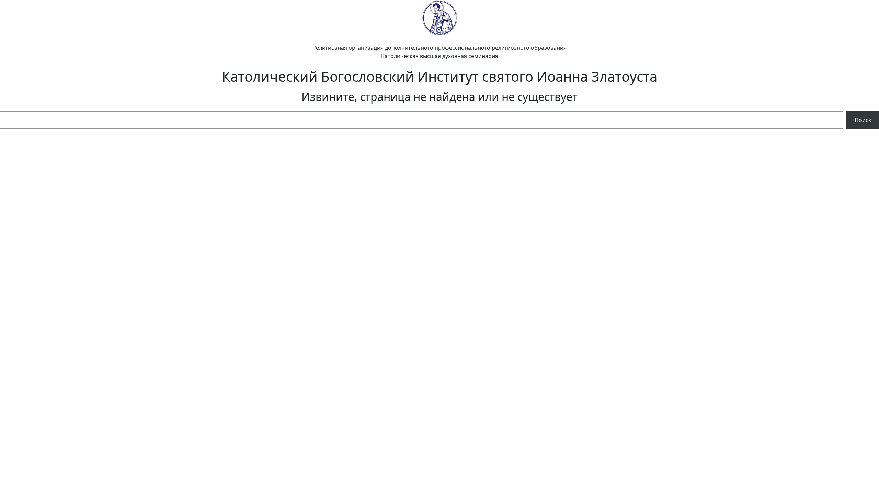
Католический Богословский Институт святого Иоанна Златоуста (439, 76)
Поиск (863, 120)
